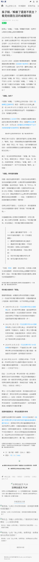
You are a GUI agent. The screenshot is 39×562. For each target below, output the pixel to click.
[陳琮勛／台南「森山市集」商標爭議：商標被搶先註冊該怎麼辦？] (19, 533)
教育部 (20, 477)
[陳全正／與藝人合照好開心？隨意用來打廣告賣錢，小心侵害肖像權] (19, 520)
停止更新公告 (10, 6)
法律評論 (27, 477)
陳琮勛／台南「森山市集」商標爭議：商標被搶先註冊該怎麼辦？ (19, 539)
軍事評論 (31, 6)
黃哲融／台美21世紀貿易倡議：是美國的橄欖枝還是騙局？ (18, 513)
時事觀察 (22, 6)
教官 (13, 477)
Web (18, 455)
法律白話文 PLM (6, 20)
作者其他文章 (19, 501)
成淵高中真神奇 (22, 64)
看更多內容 (20, 547)
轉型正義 (7, 477)
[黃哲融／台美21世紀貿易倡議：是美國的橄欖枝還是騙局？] (19, 507)
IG (14, 455)
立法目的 (13, 119)
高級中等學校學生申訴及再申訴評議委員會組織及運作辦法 (19, 420)
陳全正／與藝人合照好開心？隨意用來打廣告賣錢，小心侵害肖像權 (19, 526)
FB (11, 455)
